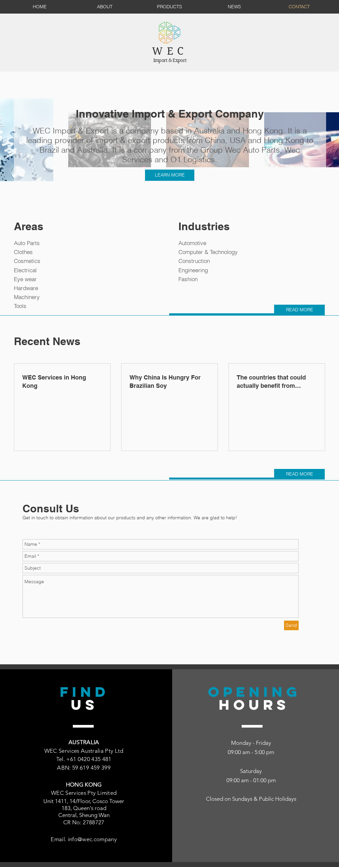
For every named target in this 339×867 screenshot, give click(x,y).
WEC (169, 51)
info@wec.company (92, 839)
